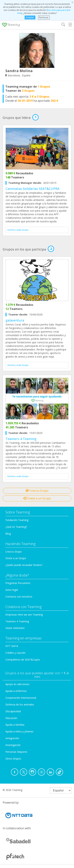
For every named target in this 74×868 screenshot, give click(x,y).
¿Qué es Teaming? (16, 526)
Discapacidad (13, 711)
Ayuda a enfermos (16, 691)
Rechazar (43, 17)
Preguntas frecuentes (17, 583)
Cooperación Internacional (20, 697)
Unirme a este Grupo (18, 229)
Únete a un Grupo (38, 498)
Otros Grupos (13, 758)
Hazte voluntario (15, 628)
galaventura (15, 320)
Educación (11, 718)
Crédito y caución (15, 652)
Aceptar (30, 17)
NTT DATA (11, 646)
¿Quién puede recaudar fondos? (23, 565)
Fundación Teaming (16, 520)
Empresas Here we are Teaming (24, 614)
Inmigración (12, 738)
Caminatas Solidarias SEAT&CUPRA (32, 188)
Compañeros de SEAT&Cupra (22, 659)
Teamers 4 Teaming (21, 439)
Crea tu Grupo (38, 491)
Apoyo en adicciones (17, 684)
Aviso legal (11, 589)
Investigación (13, 745)
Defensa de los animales (19, 704)
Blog (8, 533)
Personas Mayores (16, 751)
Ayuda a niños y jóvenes (19, 731)
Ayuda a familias (14, 724)
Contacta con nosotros (18, 596)
